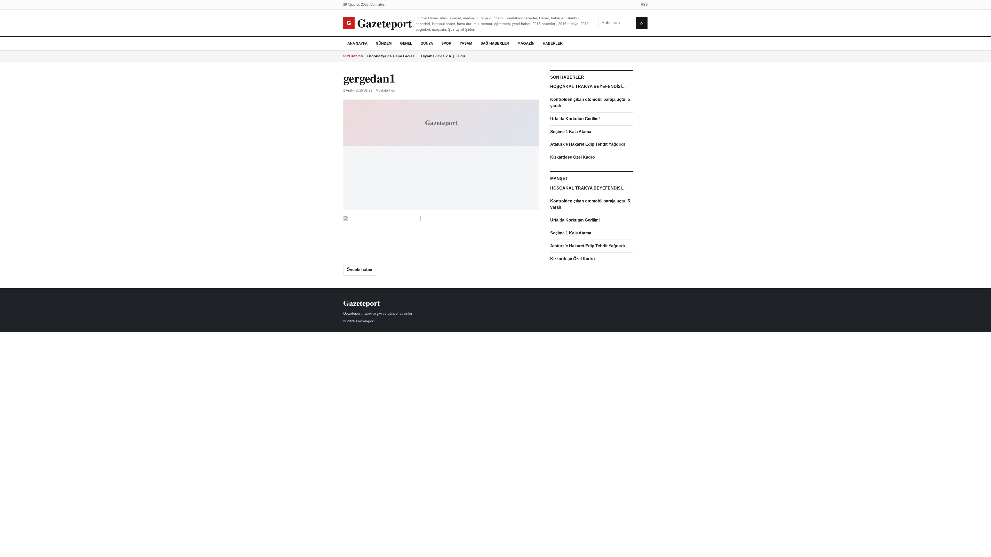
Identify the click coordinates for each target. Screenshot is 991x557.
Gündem (384, 43)
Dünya (427, 43)
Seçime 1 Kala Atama (570, 131)
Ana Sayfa (357, 43)
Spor (446, 43)
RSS (644, 4)
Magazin (525, 43)
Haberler (553, 43)
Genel (406, 43)
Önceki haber (360, 269)
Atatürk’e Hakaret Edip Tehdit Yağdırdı (587, 144)
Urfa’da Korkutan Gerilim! (575, 119)
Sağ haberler (495, 43)
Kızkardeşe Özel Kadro (572, 157)
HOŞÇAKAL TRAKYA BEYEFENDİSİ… (588, 86)
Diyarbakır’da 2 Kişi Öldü (443, 56)
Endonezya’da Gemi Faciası (391, 56)
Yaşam (466, 43)
